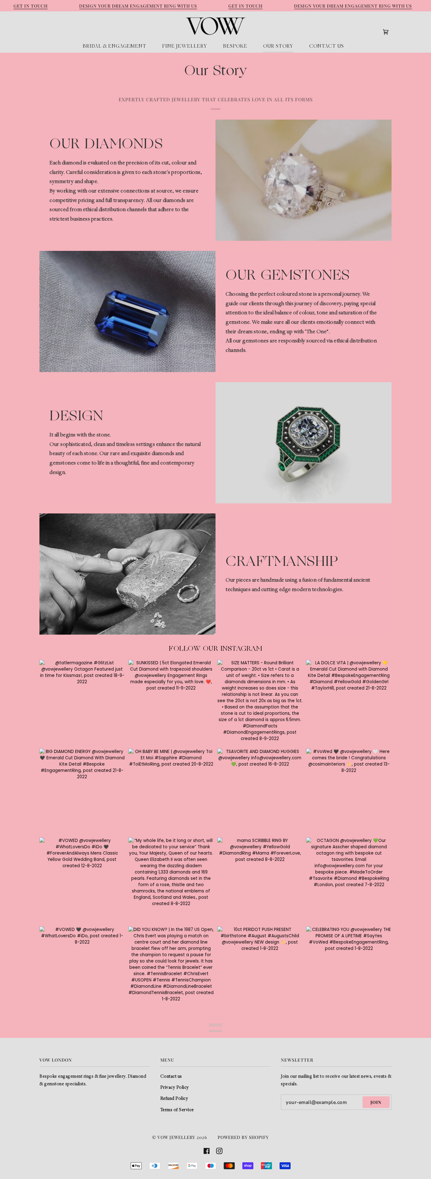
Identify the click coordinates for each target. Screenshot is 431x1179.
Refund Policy (174, 1098)
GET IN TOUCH (31, 6)
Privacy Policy (174, 1087)
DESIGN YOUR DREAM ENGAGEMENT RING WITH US (138, 6)
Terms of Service (177, 1110)
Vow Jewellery (176, 1137)
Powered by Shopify (243, 1137)
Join (375, 1102)
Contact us (171, 1076)
